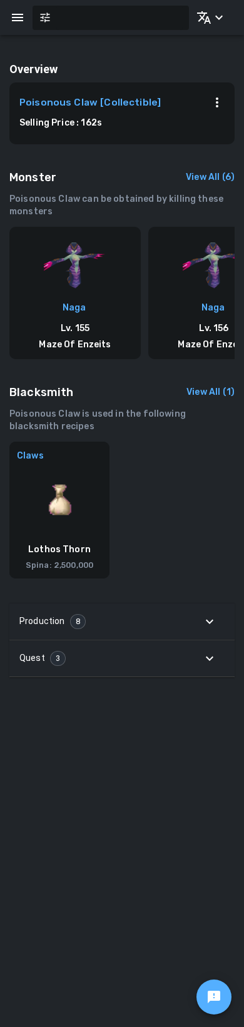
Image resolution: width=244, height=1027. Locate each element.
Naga (74, 307)
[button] (207, 17)
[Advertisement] (122, 811)
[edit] (213, 997)
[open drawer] (18, 17)
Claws (30, 455)
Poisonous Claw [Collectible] (90, 102)
